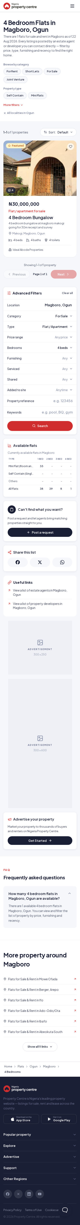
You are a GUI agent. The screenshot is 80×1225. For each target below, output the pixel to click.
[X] (18, 1194)
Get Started (37, 840)
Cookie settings (55, 1210)
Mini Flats (37, 95)
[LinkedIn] (29, 1194)
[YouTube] (39, 1194)
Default (58, 132)
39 (51, 488)
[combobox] (50, 305)
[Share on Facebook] (18, 562)
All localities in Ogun (20, 113)
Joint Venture (15, 79)
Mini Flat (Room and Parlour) (26, 466)
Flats (21, 1066)
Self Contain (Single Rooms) (26, 473)
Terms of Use (33, 1210)
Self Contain (15, 95)
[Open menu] (72, 6)
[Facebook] (7, 1194)
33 (41, 466)
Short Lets (32, 71)
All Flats (13, 488)
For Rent (12, 71)
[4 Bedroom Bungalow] (40, 199)
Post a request (43, 532)
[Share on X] (40, 562)
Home (8, 1066)
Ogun (34, 1066)
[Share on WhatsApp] (62, 562)
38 (41, 488)
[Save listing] (70, 146)
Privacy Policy (12, 1210)
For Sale (52, 71)
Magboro (49, 1066)
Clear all (67, 293)
